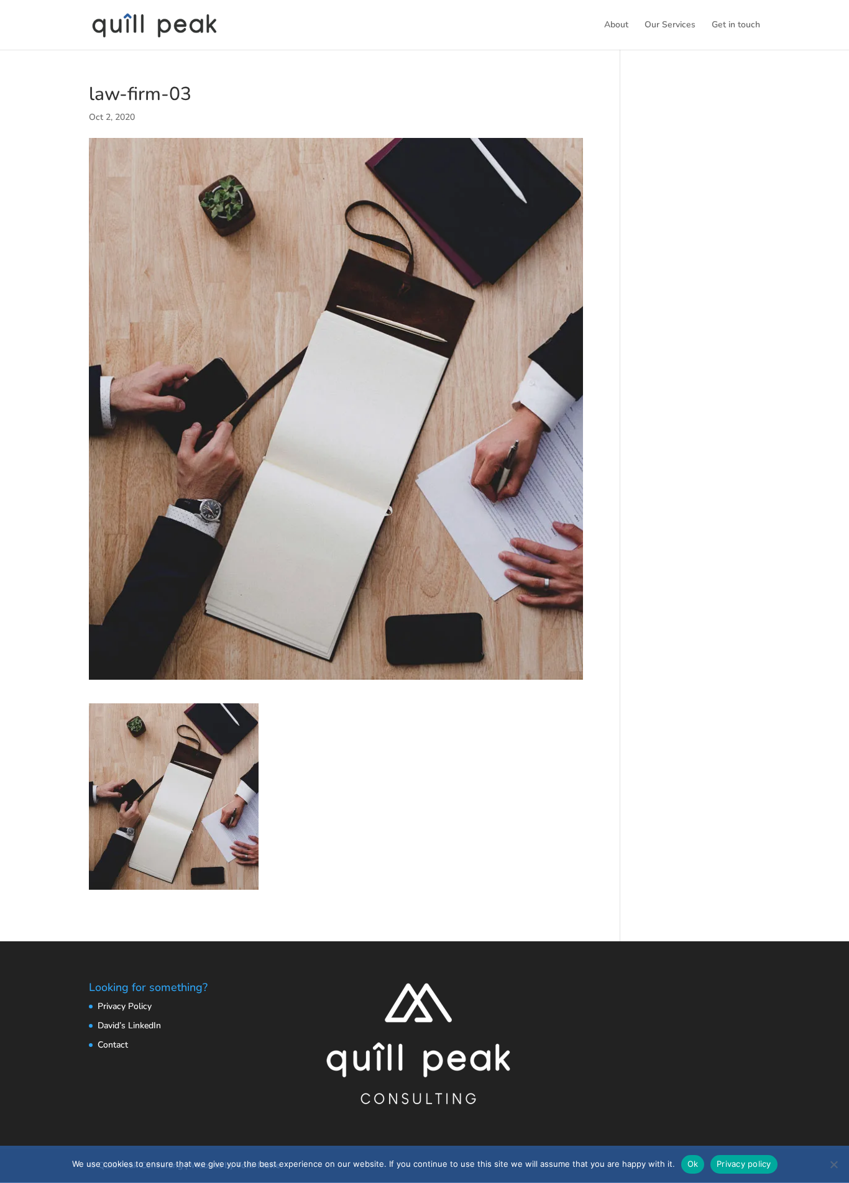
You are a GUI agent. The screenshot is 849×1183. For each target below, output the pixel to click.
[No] (833, 1164)
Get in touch (736, 25)
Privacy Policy (125, 1006)
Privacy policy (744, 1164)
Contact (113, 1045)
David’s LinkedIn (129, 1025)
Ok (693, 1164)
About (616, 25)
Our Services (670, 25)
